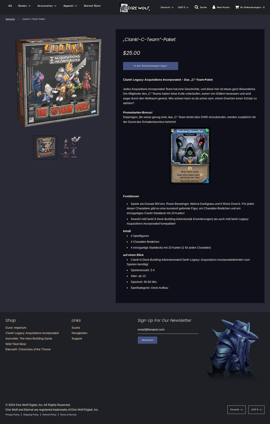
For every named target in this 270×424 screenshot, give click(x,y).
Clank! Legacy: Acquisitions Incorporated (32, 333)
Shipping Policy (31, 414)
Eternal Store (92, 6)
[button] (45, 147)
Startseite (10, 19)
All (10, 6)
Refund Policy (49, 414)
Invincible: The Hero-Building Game (29, 338)
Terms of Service (68, 414)
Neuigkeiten (79, 333)
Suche (76, 327)
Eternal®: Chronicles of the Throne (28, 349)
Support (77, 338)
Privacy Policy (12, 414)
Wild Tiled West (16, 344)
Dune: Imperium (16, 327)
